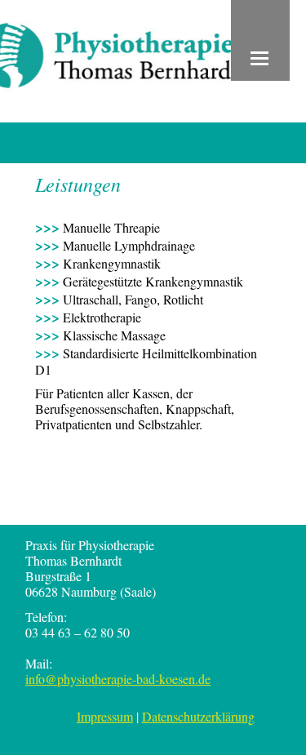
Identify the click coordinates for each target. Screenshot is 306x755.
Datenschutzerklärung (198, 716)
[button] (260, 40)
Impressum (105, 716)
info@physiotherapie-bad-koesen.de (118, 678)
